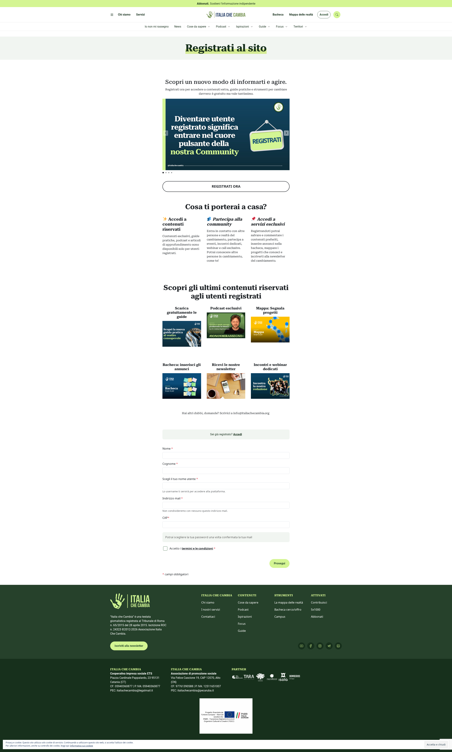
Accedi (324, 14)
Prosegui (279, 563)
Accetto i (192, 548)
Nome (167, 448)
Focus (242, 624)
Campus (279, 617)
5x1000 (315, 609)
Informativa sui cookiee (81, 745)
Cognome (170, 464)
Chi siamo (207, 602)
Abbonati (317, 617)
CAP (165, 518)
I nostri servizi (210, 609)
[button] (286, 133)
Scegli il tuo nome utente (180, 479)
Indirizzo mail (172, 498)
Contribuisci (319, 602)
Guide (242, 631)
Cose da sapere (248, 602)
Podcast (243, 609)
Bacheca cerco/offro (287, 609)
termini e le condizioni (197, 548)
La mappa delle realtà (288, 602)
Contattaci (208, 617)
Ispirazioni (245, 617)
